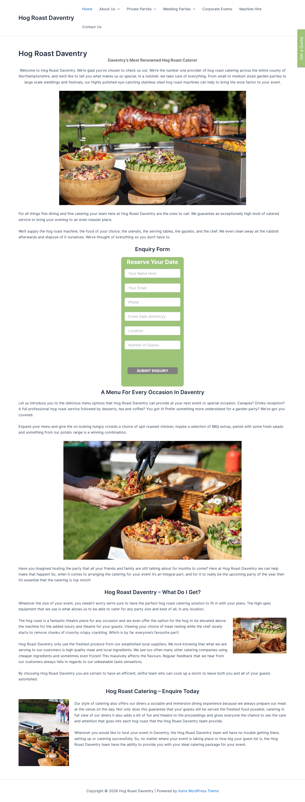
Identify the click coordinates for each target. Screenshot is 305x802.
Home (87, 9)
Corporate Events (217, 9)
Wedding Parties (177, 9)
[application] (117, 9)
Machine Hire (250, 9)
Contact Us (91, 27)
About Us (107, 9)
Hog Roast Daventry (46, 17)
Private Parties (139, 9)
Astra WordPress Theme (198, 791)
